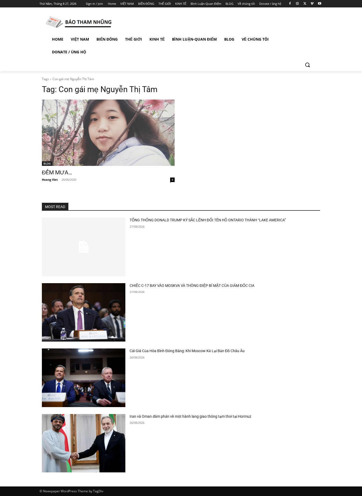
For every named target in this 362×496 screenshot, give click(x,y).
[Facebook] (290, 4)
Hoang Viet (50, 180)
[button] (307, 64)
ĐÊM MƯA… (57, 172)
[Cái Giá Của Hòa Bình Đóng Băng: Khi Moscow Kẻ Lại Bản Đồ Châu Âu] (83, 377)
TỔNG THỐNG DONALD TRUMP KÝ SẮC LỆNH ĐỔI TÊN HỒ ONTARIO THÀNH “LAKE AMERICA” (208, 220)
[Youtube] (319, 4)
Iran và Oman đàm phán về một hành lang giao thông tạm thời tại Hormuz (190, 416)
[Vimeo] (312, 4)
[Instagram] (297, 4)
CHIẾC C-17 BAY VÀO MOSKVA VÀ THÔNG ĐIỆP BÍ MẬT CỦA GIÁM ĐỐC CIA (192, 285)
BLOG (47, 163)
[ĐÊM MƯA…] (108, 133)
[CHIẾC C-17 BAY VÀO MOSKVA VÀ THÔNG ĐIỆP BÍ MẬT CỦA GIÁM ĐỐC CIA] (83, 312)
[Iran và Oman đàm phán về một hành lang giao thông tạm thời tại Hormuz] (83, 443)
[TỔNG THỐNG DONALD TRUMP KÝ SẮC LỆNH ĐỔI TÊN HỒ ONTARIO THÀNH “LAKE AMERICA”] (83, 247)
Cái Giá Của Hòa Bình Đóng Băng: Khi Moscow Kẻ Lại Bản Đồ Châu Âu (187, 351)
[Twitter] (305, 4)
